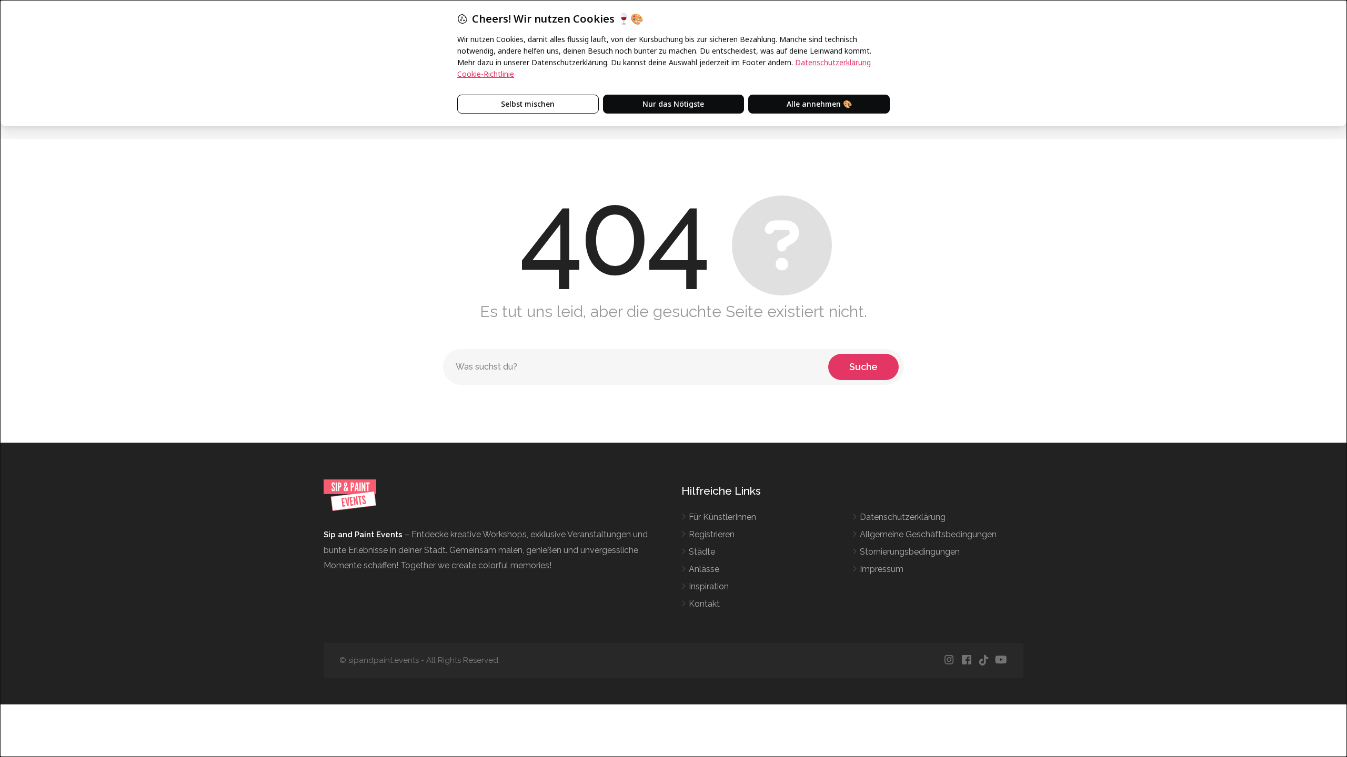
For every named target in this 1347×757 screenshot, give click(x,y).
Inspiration (709, 586)
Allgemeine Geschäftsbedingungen (928, 534)
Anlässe (704, 569)
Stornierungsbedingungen (910, 552)
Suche (863, 366)
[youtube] (1001, 660)
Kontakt (704, 604)
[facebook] (966, 660)
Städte (702, 552)
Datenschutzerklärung (903, 517)
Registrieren (712, 534)
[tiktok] (983, 660)
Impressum (881, 569)
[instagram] (949, 660)
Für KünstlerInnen (722, 517)
